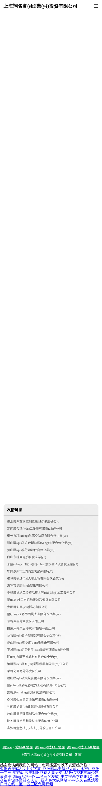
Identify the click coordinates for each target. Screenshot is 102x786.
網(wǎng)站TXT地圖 (50, 747)
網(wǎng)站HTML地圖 (83, 747)
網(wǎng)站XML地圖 (18, 747)
